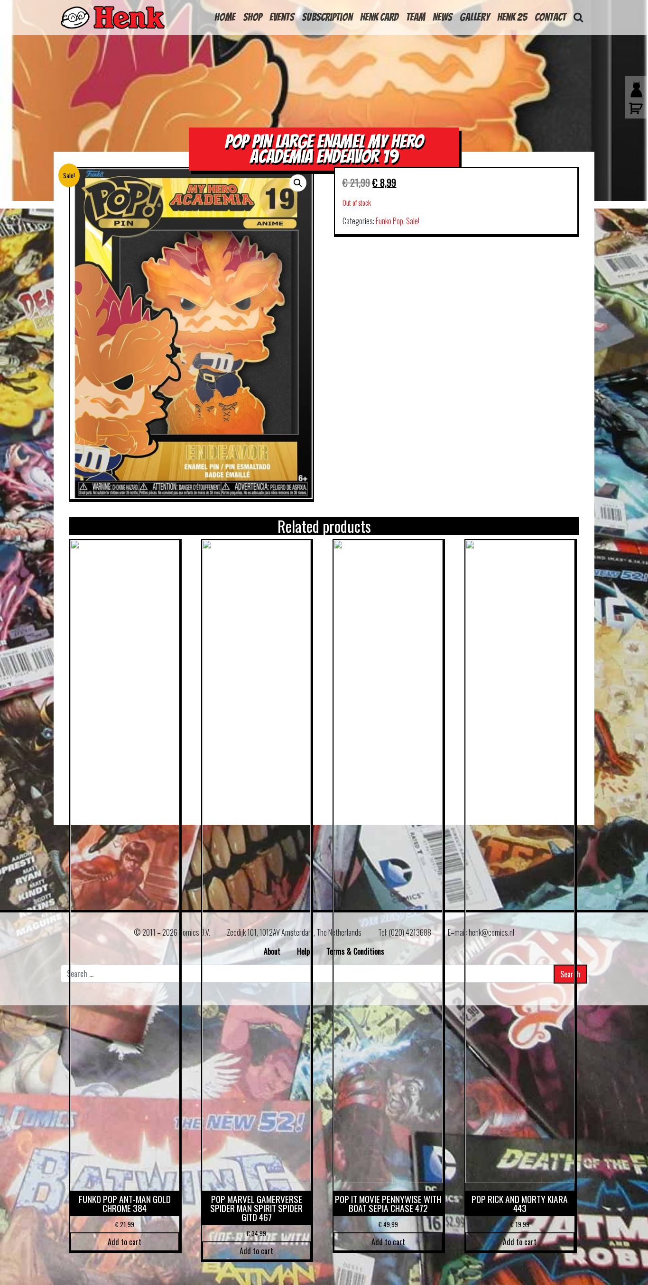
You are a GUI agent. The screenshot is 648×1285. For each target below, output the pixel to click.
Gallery (475, 17)
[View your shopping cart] (633, 112)
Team (415, 17)
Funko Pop (389, 221)
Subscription (327, 17)
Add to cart (124, 1242)
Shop (252, 17)
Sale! (412, 221)
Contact (550, 17)
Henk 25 (512, 17)
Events (281, 17)
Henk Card (379, 17)
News (442, 17)
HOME (224, 17)
